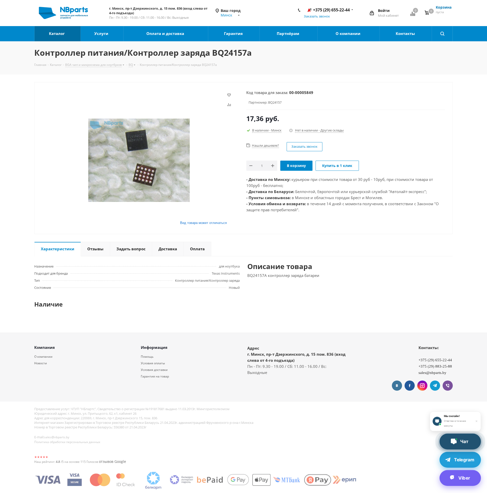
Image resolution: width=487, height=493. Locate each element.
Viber (448, 386)
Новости (40, 363)
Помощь (147, 356)
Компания (44, 347)
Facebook (410, 386)
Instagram (422, 386)
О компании (348, 33)
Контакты (406, 33)
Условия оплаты (153, 363)
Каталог (57, 33)
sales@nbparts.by (56, 437)
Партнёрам (288, 33)
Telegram (435, 386)
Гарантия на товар (155, 376)
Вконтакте (397, 386)
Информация (154, 347)
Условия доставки (154, 370)
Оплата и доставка (165, 33)
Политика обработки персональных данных (67, 442)
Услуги (101, 33)
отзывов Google (112, 461)
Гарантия (234, 33)
